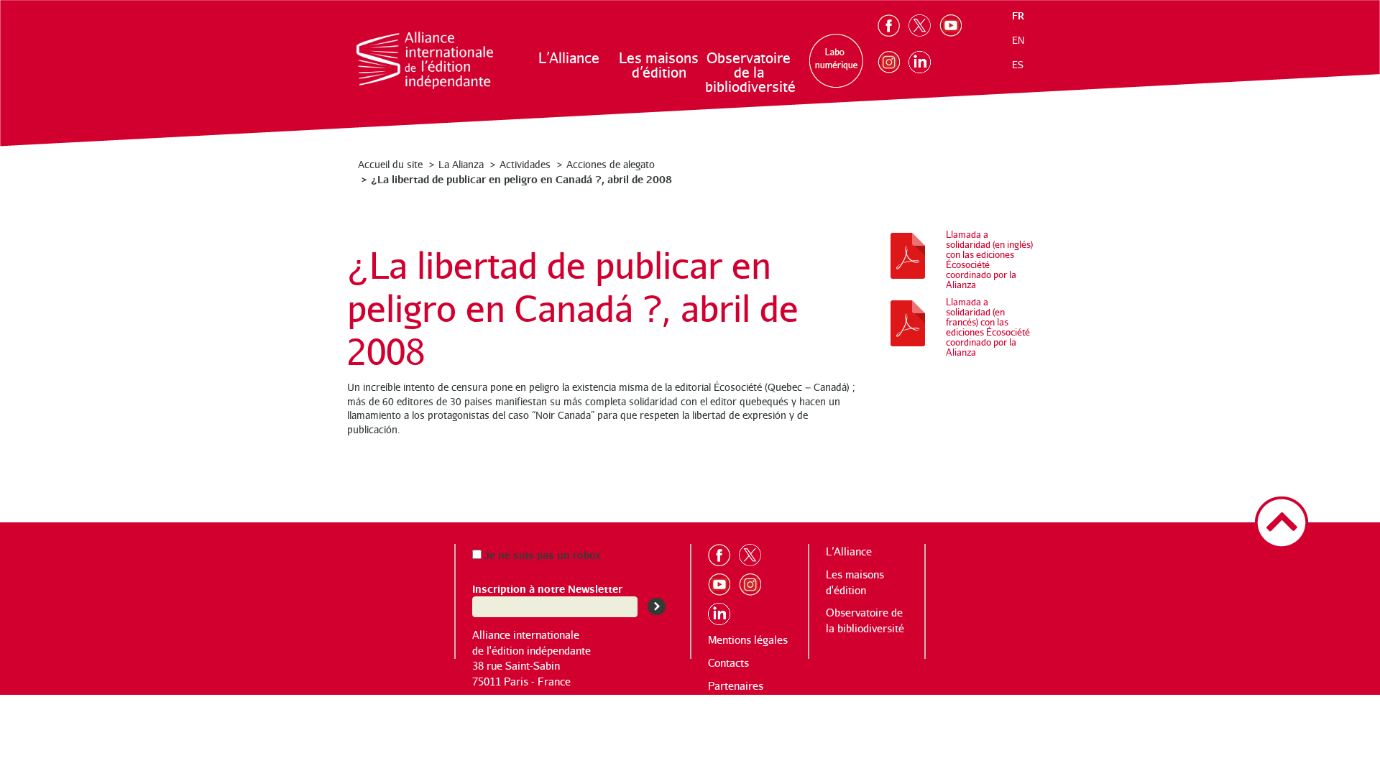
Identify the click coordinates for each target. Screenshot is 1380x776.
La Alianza (461, 164)
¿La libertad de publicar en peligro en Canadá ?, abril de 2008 (521, 178)
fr (1018, 15)
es (1018, 64)
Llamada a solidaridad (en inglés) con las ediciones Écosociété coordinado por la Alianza (989, 259)
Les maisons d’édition (659, 65)
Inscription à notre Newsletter (547, 588)
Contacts (728, 663)
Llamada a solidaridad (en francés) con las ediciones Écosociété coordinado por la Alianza (988, 327)
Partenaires (735, 686)
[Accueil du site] (424, 60)
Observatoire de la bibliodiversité (749, 72)
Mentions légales (748, 640)
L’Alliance (568, 58)
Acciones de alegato (610, 164)
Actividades (525, 164)
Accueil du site (390, 164)
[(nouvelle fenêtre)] (893, 23)
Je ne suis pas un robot (541, 554)
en (1018, 40)
